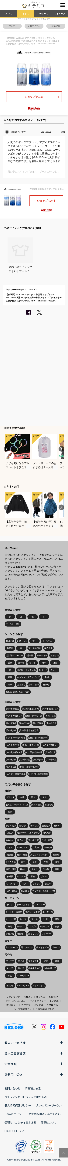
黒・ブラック (27, 947)
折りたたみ (11, 862)
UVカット (10, 797)
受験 (10, 662)
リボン (46, 919)
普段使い (21, 934)
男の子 (21, 968)
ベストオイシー (38, 1001)
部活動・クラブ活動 (26, 670)
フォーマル (47, 934)
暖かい (57, 825)
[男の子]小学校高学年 (38, 738)
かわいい (21, 926)
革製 (57, 919)
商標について (49, 1122)
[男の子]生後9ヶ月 (33, 716)
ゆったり (48, 847)
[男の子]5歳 (51, 723)
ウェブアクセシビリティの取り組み (26, 1097)
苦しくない (11, 825)
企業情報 (11, 1064)
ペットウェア (23, 985)
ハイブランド (12, 884)
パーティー (42, 655)
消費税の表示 (33, 1088)
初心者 (21, 961)
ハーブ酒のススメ (23, 1009)
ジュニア (10, 961)
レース (23, 919)
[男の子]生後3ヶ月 (50, 709)
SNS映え (25, 891)
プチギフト (33, 961)
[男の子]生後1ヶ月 (30, 709)
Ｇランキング (13, 996)
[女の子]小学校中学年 (16, 774)
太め (37, 847)
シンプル (33, 926)
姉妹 (57, 961)
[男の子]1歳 (50, 716)
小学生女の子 (34, 968)
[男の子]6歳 (11, 730)
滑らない (23, 825)
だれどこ (28, 996)
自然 (57, 926)
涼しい (10, 833)
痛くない (21, 840)
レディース (42, 13)
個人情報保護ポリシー (18, 1105)
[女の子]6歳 (11, 767)
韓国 (57, 869)
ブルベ (44, 876)
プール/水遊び (34, 648)
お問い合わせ (12, 1088)
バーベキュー (48, 641)
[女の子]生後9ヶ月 (33, 752)
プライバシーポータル (49, 1105)
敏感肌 (10, 876)
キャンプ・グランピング (28, 677)
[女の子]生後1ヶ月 (30, 745)
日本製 (46, 869)
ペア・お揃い (12, 891)
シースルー (39, 904)
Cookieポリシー (14, 1114)
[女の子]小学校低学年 (29, 767)
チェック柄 (11, 919)
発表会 (21, 662)
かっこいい (33, 934)
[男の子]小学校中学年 (16, 738)
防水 (33, 797)
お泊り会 (54, 655)
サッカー (54, 670)
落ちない (47, 833)
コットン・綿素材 (14, 912)
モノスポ (54, 1001)
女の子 (10, 968)
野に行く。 (12, 1005)
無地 (10, 926)
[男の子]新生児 (12, 709)
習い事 (32, 662)
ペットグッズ (38, 985)
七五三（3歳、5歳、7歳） (18, 692)
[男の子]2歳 (11, 723)
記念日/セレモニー (14, 655)
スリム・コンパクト (39, 855)
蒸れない (34, 825)
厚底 (33, 876)
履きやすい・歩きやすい (28, 833)
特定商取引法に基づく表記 (44, 1114)
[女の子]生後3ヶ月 (50, 745)
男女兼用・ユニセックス (43, 891)
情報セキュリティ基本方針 (20, 1122)
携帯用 (56, 855)
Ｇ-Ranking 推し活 (44, 1009)
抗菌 (10, 812)
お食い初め (33, 684)
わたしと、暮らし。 (16, 1001)
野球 (10, 677)
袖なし (23, 869)
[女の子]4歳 (37, 759)
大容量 (10, 855)
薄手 (34, 862)
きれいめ (10, 934)
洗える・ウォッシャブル (17, 805)
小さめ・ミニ (23, 847)
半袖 (46, 862)
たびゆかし (52, 1005)
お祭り (10, 648)
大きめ (10, 847)
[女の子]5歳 (51, 759)
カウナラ (25, 1005)
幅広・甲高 (11, 869)
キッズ (25, 13)
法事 (10, 684)
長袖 (57, 862)
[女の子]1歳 (50, 752)
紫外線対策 (33, 840)
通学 (44, 662)
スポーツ (43, 670)
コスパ (48, 884)
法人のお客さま (15, 1053)
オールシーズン (13, 624)
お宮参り (21, 684)
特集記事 (56, 26)
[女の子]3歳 (24, 759)
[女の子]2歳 (11, 759)
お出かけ (10, 641)
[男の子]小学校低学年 (29, 730)
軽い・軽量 (22, 855)
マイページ (59, 13)
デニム (10, 904)
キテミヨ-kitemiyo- (15, 289)
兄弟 (46, 961)
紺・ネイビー (42, 947)
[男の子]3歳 (24, 723)
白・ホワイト (12, 947)
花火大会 (48, 648)
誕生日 (30, 655)
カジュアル (45, 926)
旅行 (34, 641)
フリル (34, 919)
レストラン (22, 641)
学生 (10, 975)
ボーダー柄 (47, 912)
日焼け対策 (47, 840)
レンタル (21, 876)
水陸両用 (49, 805)
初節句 (46, 684)
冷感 (22, 797)
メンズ (8, 13)
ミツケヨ (38, 1005)
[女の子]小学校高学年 (38, 774)
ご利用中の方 (14, 1074)
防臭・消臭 (36, 805)
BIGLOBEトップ (14, 1131)
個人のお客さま (15, 1042)
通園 (55, 662)
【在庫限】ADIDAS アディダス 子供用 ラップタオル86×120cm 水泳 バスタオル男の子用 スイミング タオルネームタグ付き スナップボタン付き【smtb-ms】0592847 (34, 297)
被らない (10, 840)
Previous (6, 449)
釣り (47, 677)
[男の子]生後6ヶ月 (14, 716)
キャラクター (23, 975)
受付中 (12, 26)
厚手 (23, 862)
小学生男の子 (50, 968)
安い (25, 884)
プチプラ (36, 884)
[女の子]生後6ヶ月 (14, 752)
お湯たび (53, 996)
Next (61, 449)
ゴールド (56, 947)
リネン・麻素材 (32, 912)
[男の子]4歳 (37, 723)
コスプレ (10, 985)
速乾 (44, 797)
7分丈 (34, 869)
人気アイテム (34, 26)
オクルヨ (40, 996)
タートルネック (24, 904)
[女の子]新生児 (12, 745)
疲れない (46, 825)
